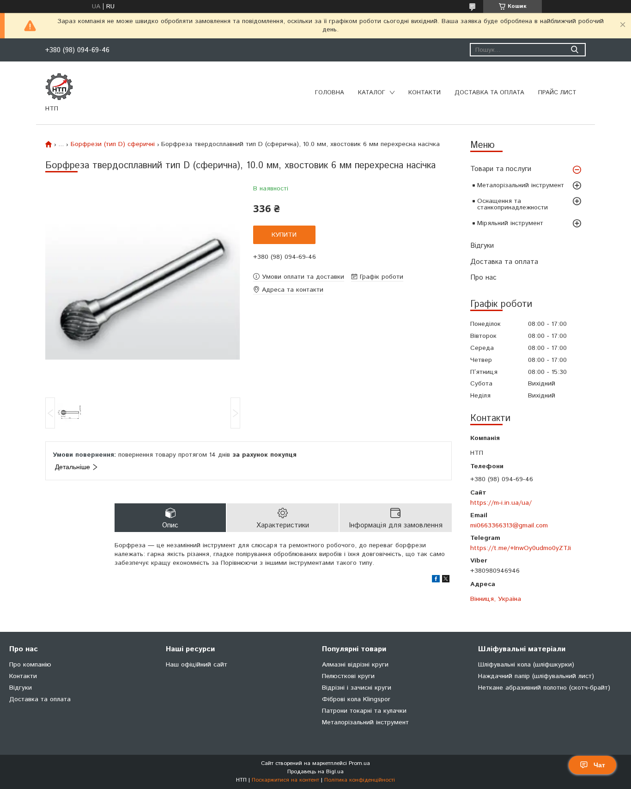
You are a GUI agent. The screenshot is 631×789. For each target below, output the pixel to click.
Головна (329, 92)
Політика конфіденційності (359, 780)
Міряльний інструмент (510, 223)
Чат (599, 765)
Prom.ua (359, 763)
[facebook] (436, 580)
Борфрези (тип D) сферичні (113, 144)
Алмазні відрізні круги (355, 664)
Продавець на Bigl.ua (315, 772)
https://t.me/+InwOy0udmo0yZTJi (520, 548)
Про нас (483, 277)
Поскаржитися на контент (285, 780)
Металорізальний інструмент (520, 185)
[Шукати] (574, 49)
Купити (284, 234)
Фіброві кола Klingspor (356, 699)
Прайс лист (557, 92)
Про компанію (30, 664)
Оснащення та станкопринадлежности (512, 204)
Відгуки (482, 246)
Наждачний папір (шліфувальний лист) (536, 676)
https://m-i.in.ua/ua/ (501, 502)
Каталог (371, 92)
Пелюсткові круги (348, 676)
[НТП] (59, 86)
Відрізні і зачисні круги (356, 687)
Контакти (424, 92)
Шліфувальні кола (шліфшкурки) (526, 664)
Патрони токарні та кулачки (364, 711)
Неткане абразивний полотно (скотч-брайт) (544, 687)
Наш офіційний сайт (196, 664)
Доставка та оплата (489, 92)
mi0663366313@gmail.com (509, 525)
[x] (445, 580)
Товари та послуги (500, 169)
